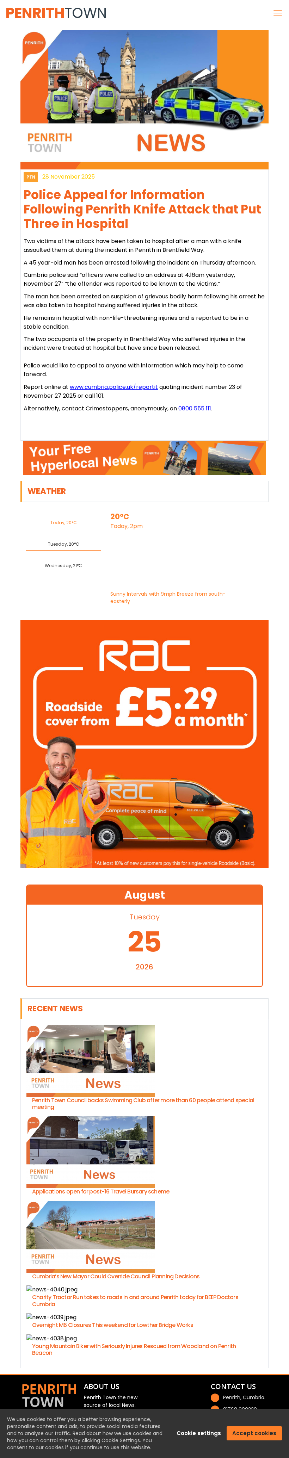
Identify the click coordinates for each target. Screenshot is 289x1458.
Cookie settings (199, 1433)
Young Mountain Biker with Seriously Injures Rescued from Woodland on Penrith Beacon (134, 1349)
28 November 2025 (68, 177)
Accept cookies (254, 1433)
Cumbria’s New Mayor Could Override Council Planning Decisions (115, 1276)
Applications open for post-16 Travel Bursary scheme (100, 1191)
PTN (30, 177)
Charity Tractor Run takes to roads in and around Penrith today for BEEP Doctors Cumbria (135, 1300)
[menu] (277, 13)
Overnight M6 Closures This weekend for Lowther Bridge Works (112, 1325)
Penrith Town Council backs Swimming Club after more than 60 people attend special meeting (143, 1103)
